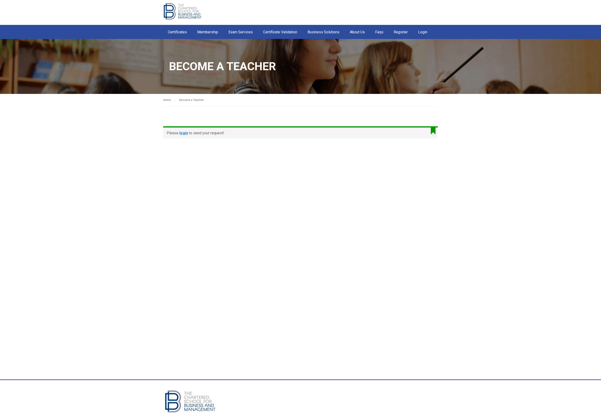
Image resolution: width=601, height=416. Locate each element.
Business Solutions (323, 32)
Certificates (177, 32)
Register (401, 32)
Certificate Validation (280, 32)
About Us (357, 32)
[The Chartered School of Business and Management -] (189, 13)
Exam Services (240, 32)
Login (422, 32)
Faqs (379, 32)
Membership (207, 32)
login (183, 133)
